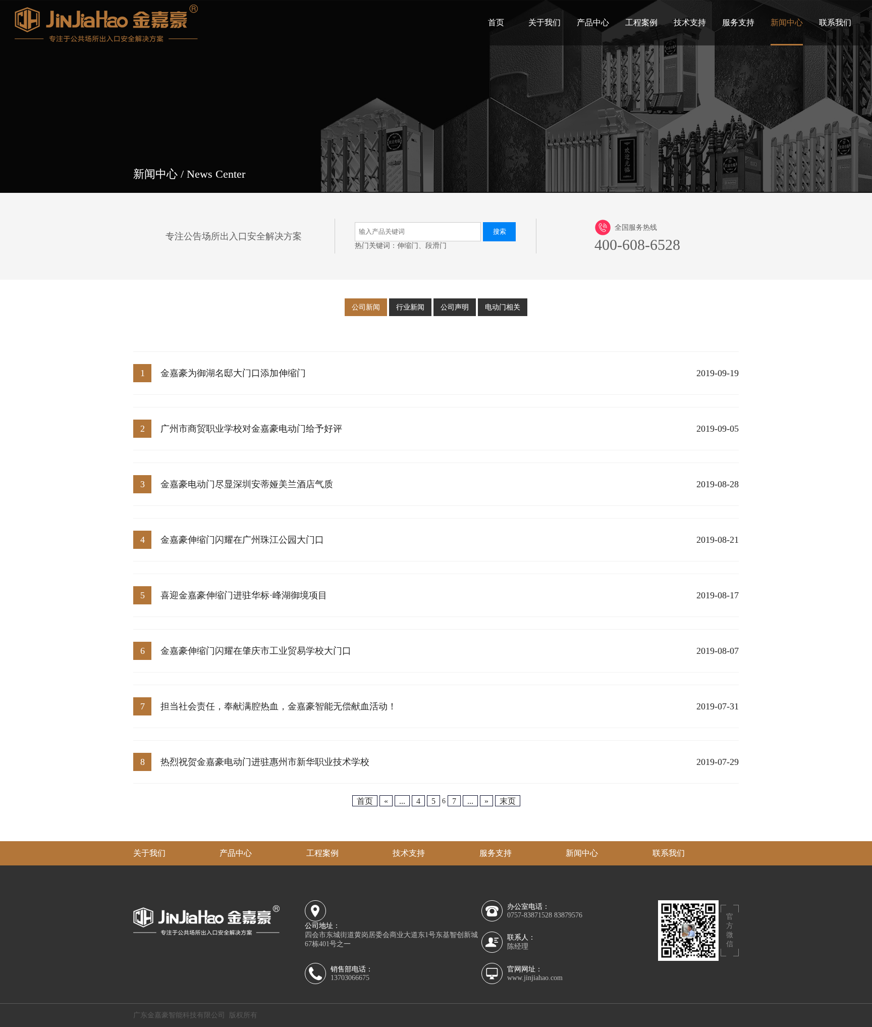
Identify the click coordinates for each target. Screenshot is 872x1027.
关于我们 (544, 22)
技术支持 (690, 22)
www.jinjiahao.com (535, 978)
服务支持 (738, 22)
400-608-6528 (637, 244)
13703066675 (350, 978)
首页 (496, 22)
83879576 (568, 915)
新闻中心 (787, 22)
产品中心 (593, 22)
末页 (508, 800)
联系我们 (835, 22)
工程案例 (641, 22)
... (402, 800)
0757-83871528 (529, 915)
